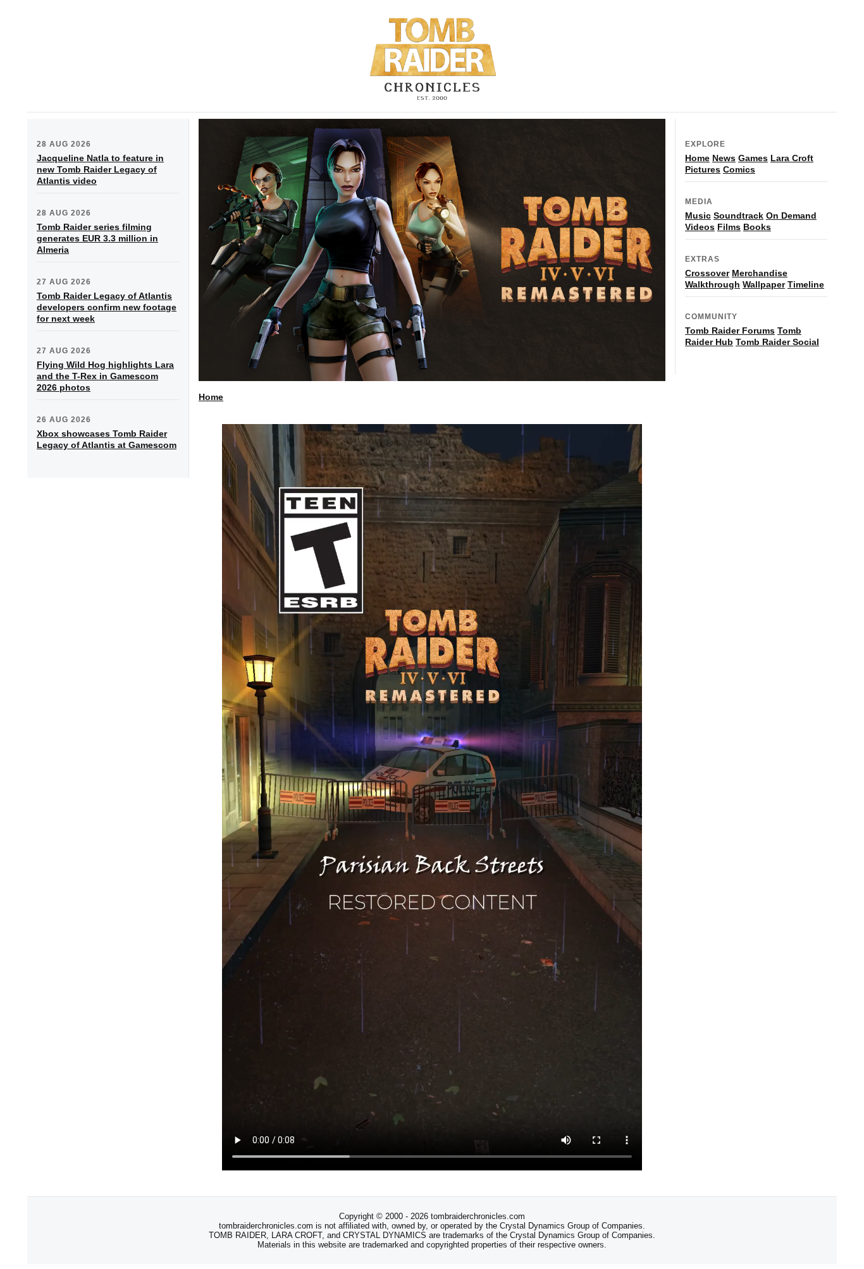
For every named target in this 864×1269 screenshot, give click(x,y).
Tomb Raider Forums (730, 330)
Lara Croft (791, 158)
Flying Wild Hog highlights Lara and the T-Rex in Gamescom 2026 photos (105, 376)
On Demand (791, 215)
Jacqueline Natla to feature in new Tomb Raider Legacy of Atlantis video (100, 169)
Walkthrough (712, 284)
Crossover (707, 273)
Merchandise (759, 273)
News (724, 158)
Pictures (702, 169)
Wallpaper (764, 284)
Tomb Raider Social (777, 342)
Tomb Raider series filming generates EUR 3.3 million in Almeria (97, 238)
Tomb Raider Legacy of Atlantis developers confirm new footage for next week (106, 307)
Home (211, 397)
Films (729, 227)
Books (757, 227)
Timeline (805, 284)
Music (698, 215)
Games (753, 158)
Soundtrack (738, 215)
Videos (700, 227)
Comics (739, 169)
